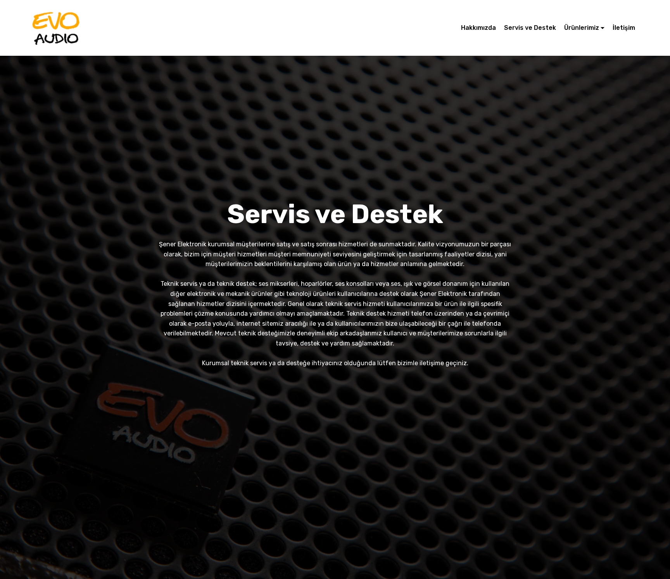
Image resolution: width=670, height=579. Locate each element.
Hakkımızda (478, 27)
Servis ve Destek (530, 27)
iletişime (432, 363)
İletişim (624, 27)
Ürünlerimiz (581, 27)
